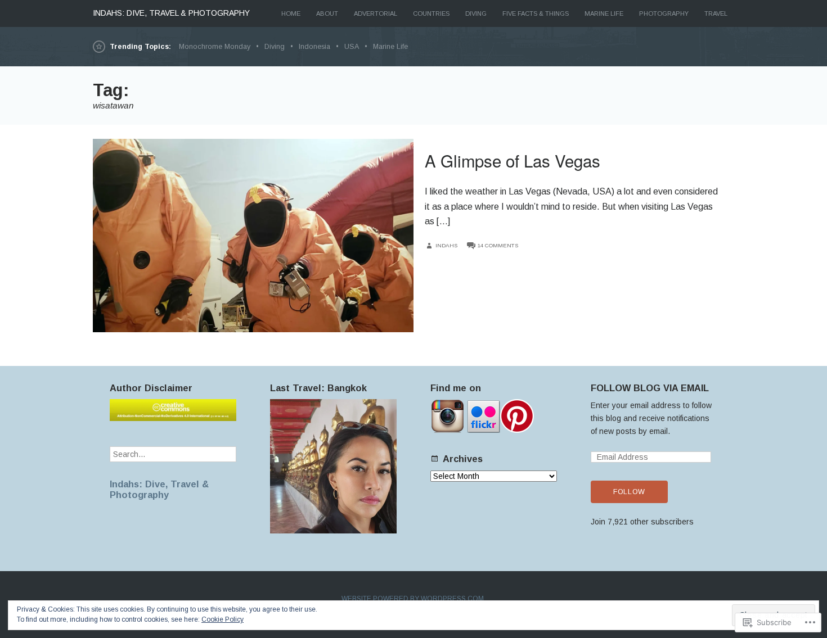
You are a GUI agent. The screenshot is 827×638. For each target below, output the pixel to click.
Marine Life (604, 13)
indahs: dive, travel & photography (171, 12)
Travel (715, 13)
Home (290, 13)
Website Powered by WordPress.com (412, 599)
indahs (446, 245)
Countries (431, 13)
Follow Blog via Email (650, 388)
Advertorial (375, 13)
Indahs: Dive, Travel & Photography (159, 489)
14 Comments (498, 245)
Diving (476, 13)
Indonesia (314, 47)
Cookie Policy (222, 619)
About (327, 13)
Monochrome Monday (214, 47)
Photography (664, 13)
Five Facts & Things (535, 13)
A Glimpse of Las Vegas (512, 160)
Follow (629, 492)
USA (351, 47)
